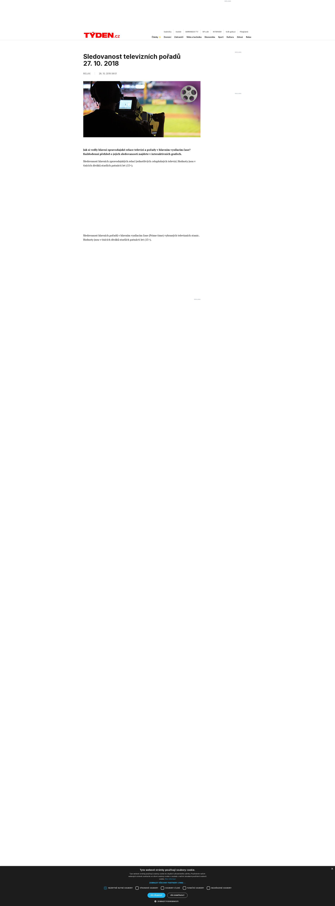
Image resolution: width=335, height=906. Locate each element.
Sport (221, 37)
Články (155, 37)
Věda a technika (194, 37)
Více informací (170, 879)
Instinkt (178, 32)
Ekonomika (210, 37)
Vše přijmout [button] (156, 895)
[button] (167, 882)
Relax (248, 37)
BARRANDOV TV (192, 32)
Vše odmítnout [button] (177, 895)
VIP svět (205, 32)
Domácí (167, 37)
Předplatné (244, 32)
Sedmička (167, 32)
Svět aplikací (231, 32)
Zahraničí (178, 37)
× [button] (332, 869)
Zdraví (240, 37)
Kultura (230, 37)
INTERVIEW (217, 32)
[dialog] (167, 886)
